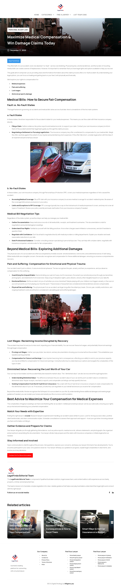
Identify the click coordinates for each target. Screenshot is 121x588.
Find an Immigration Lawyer (75, 560)
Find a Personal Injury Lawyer (76, 572)
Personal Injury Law (18, 30)
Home (36, 15)
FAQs (43, 564)
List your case (80, 15)
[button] (48, 15)
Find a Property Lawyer (76, 557)
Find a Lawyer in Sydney (104, 555)
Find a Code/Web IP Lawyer (75, 568)
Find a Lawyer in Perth (104, 560)
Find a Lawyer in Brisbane (105, 557)
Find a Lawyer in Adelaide (105, 566)
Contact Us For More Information (20, 455)
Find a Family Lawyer (75, 555)
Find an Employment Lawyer (75, 564)
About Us (44, 555)
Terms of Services (47, 562)
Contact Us (45, 557)
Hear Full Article (14, 61)
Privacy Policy (45, 560)
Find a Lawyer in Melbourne (102, 563)
